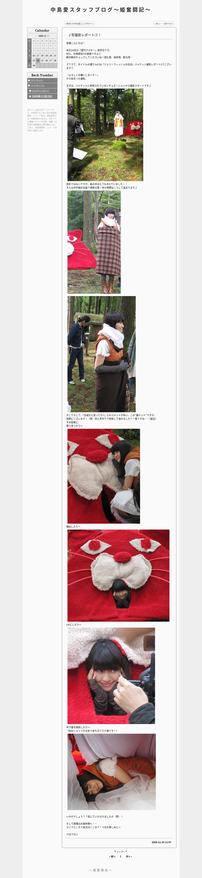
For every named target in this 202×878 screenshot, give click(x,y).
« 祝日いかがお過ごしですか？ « (79, 23)
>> (48, 36)
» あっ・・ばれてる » (164, 23)
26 (46, 60)
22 (29, 60)
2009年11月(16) (42, 96)
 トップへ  (120, 851)
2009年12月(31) (40, 91)
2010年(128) (37, 85)
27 (51, 60)
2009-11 (42, 36)
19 (46, 55)
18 (42, 55)
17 (38, 55)
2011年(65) (37, 80)
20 (51, 55)
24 (38, 60)
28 (55, 60)
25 (42, 60)
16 (34, 55)
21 (55, 55)
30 (34, 65)
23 (34, 60)
